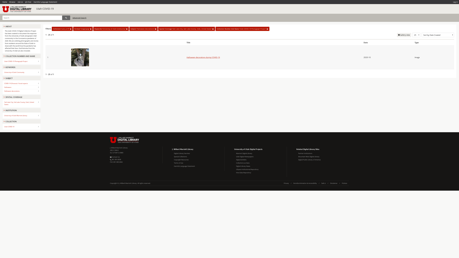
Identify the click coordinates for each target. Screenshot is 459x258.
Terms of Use (178, 163)
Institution (11, 110)
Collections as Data (242, 163)
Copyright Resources (181, 160)
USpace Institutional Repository (247, 169)
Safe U (323, 183)
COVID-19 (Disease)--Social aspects (16, 83)
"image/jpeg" (82, 29)
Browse (12, 2)
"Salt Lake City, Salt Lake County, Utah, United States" (185, 29)
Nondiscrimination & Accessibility (305, 183)
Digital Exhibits (241, 160)
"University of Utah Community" (110, 29)
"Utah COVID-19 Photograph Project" (242, 29)
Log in (455, 2)
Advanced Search (79, 18)
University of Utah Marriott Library (15, 116)
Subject (9, 78)
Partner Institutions (305, 153)
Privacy (286, 183)
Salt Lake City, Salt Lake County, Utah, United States (19, 103)
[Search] (66, 18)
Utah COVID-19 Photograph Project (15, 61)
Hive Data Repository (243, 173)
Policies (344, 183)
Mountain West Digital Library (308, 157)
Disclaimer (333, 183)
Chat (29, 2)
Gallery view (405, 35)
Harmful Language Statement (45, 2)
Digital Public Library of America (309, 160)
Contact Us (116, 157)
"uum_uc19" (61, 29)
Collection (11, 121)
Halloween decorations (12, 91)
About (8, 26)
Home (4, 2)
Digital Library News (243, 166)
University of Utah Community (14, 72)
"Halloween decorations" (143, 29)
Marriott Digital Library (244, 153)
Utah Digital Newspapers (245, 157)
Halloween (7, 87)
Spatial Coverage (13, 97)
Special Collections (180, 157)
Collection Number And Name (20, 56)
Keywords (10, 67)
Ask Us (20, 2)
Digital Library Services (182, 153)
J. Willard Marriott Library (119, 148)
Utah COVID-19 (45, 8)
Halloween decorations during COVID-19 (203, 57)
